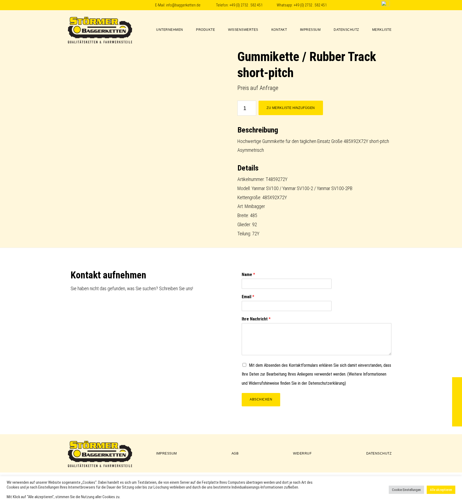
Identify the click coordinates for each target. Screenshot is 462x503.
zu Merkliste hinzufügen (291, 108)
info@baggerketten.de (183, 5)
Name (248, 274)
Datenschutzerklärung (326, 383)
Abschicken (261, 399)
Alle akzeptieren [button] (441, 490)
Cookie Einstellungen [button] (406, 490)
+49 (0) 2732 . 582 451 (246, 5)
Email (248, 296)
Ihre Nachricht (256, 319)
